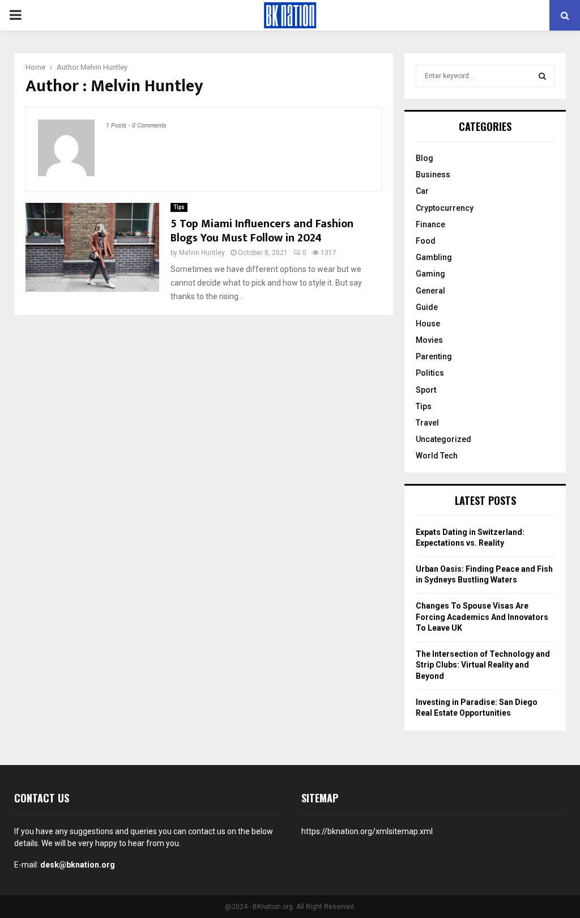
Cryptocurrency (445, 207)
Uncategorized (443, 439)
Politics (430, 372)
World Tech (437, 455)
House (428, 323)
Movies (429, 340)
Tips (179, 207)
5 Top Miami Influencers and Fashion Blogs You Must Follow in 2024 (261, 231)
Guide (427, 307)
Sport (426, 389)
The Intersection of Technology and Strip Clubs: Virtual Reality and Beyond (483, 665)
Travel (427, 422)
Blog (424, 158)
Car (422, 191)
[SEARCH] (542, 76)
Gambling (434, 257)
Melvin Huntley (103, 67)
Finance (430, 224)
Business (433, 174)
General (430, 290)
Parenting (434, 356)
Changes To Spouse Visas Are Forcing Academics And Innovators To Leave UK (482, 616)
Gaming (430, 273)
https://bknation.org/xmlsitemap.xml (367, 831)
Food (426, 240)
